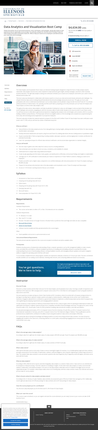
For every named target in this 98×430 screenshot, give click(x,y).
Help (67, 418)
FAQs (6, 98)
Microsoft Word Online (25, 223)
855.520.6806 (7, 110)
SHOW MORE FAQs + (22, 402)
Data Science (21, 21)
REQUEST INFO (87, 76)
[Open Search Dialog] (92, 3)
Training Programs (12, 21)
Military (68, 414)
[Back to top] (49, 412)
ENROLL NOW (80, 40)
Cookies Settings (15, 424)
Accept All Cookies (16, 420)
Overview (7, 85)
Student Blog (83, 414)
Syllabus (7, 88)
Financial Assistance (71, 416)
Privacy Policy (51, 426)
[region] (15, 416)
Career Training (39, 414)
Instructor (7, 95)
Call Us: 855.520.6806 (87, 21)
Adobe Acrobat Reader (25, 226)
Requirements (8, 92)
